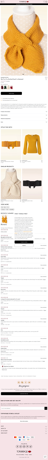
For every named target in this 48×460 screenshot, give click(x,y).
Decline (24, 245)
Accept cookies (24, 242)
